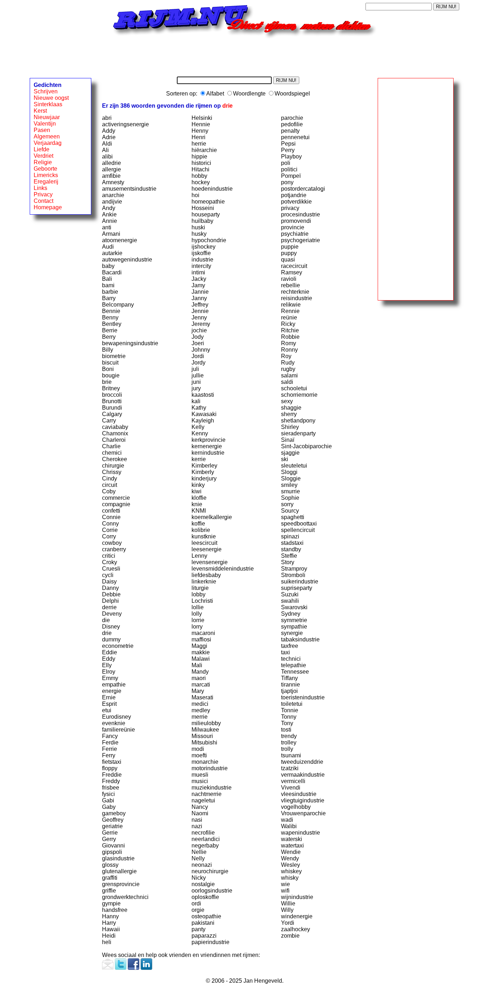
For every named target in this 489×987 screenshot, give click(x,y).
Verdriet (43, 156)
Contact (43, 201)
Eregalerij (46, 182)
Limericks (46, 175)
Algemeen (47, 136)
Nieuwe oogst (51, 98)
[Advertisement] (244, 55)
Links (40, 188)
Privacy (43, 194)
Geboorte (45, 169)
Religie (43, 162)
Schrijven (46, 91)
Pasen (42, 130)
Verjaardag (48, 143)
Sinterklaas (48, 104)
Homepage (48, 207)
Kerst (40, 111)
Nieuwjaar (47, 117)
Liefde (41, 149)
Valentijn (45, 124)
